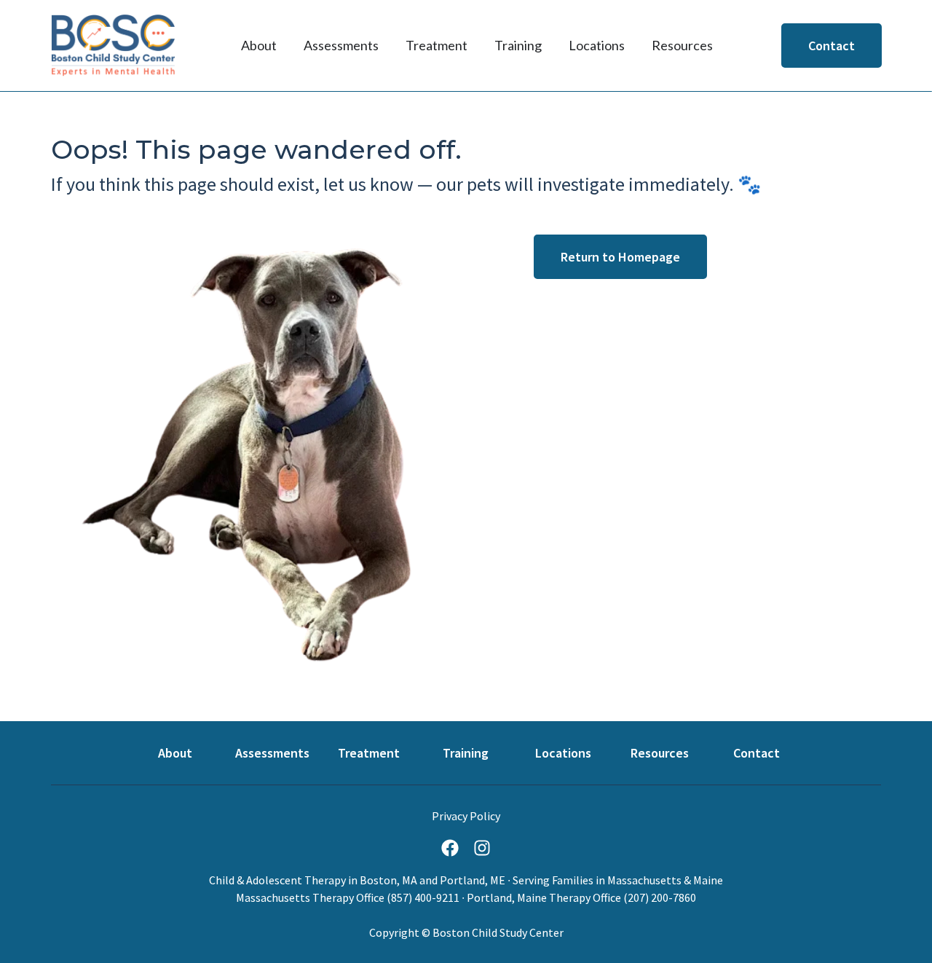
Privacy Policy (466, 816)
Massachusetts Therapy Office (310, 897)
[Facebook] (450, 848)
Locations (563, 752)
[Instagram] (482, 848)
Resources (660, 752)
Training (466, 752)
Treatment (369, 752)
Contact (756, 752)
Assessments (272, 752)
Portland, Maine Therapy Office (544, 897)
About (175, 752)
